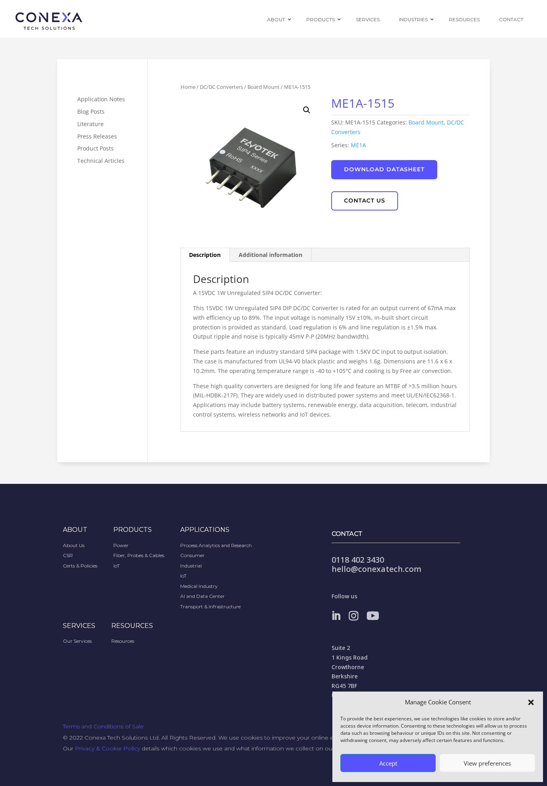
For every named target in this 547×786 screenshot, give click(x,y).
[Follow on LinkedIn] (336, 616)
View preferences (487, 763)
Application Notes (101, 99)
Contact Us (364, 200)
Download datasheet (384, 169)
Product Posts (95, 148)
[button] (531, 702)
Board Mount (263, 86)
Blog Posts (91, 111)
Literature (90, 124)
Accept (388, 763)
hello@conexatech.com (376, 568)
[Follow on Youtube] (373, 616)
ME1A (358, 145)
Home (188, 86)
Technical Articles (101, 160)
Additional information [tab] (270, 255)
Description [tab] (205, 255)
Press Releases (97, 136)
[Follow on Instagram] (353, 616)
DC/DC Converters (221, 86)
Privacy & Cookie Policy (107, 748)
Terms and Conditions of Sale (103, 726)
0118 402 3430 (358, 559)
